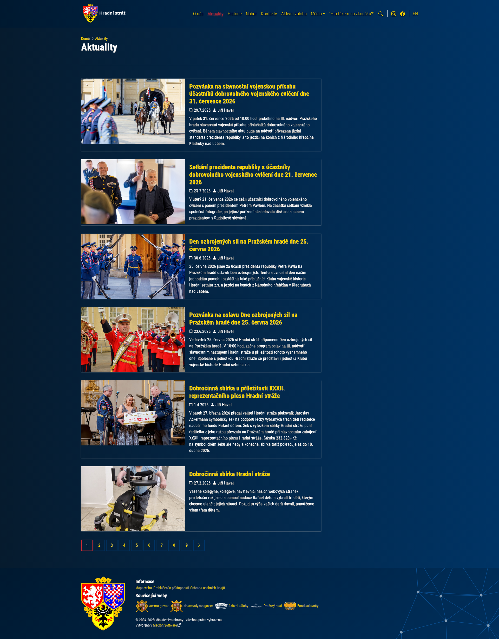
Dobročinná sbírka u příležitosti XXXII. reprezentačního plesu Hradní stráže (237, 392)
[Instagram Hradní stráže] (393, 13)
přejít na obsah (14, 3)
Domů (85, 38)
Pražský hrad (272, 606)
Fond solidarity (307, 606)
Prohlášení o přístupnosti (171, 588)
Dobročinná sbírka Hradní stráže (229, 474)
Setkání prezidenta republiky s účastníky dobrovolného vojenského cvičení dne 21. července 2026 (253, 174)
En (415, 13)
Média (316, 13)
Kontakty (269, 13)
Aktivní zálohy (238, 606)
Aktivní (294, 13)
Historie (235, 13)
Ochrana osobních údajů (207, 588)
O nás (198, 13)
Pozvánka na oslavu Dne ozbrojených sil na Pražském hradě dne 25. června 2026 (243, 318)
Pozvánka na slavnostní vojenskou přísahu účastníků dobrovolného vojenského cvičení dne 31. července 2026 (249, 94)
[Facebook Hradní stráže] (402, 13)
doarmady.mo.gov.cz (198, 606)
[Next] (199, 545)
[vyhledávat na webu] (380, 13)
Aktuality (216, 13)
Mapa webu (143, 588)
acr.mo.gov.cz (158, 606)
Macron (165, 625)
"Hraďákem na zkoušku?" (351, 13)
